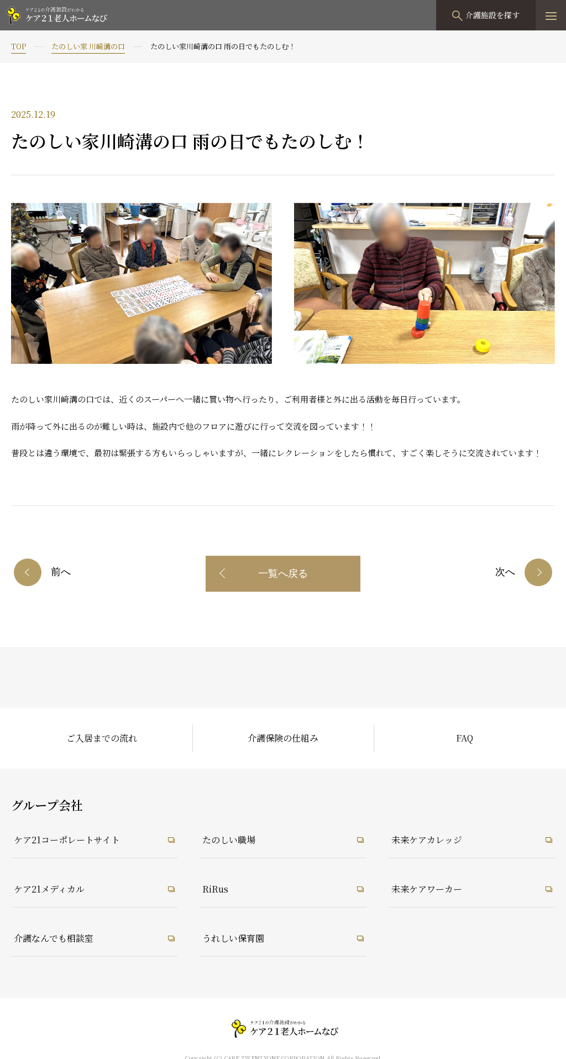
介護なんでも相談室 (53, 938)
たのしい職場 (228, 839)
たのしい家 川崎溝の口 (88, 46)
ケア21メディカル (49, 889)
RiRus (215, 889)
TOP (18, 46)
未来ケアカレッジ (426, 839)
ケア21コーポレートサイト (67, 839)
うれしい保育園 (233, 938)
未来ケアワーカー (426, 889)
